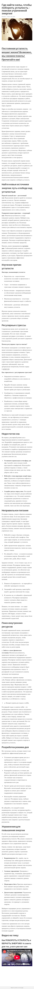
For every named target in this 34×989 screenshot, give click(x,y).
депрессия (6, 369)
